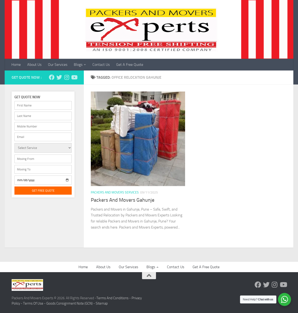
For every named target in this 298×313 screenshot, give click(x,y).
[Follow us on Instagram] (66, 77)
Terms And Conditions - (114, 298)
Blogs (78, 64)
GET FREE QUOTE (43, 190)
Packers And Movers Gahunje (122, 200)
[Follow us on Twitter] (59, 77)
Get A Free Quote (129, 64)
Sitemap (102, 303)
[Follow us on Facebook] (51, 77)
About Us (34, 64)
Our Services (57, 64)
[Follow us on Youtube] (74, 77)
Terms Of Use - (34, 303)
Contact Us (101, 64)
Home (16, 64)
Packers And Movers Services (115, 192)
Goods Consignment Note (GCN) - (71, 303)
